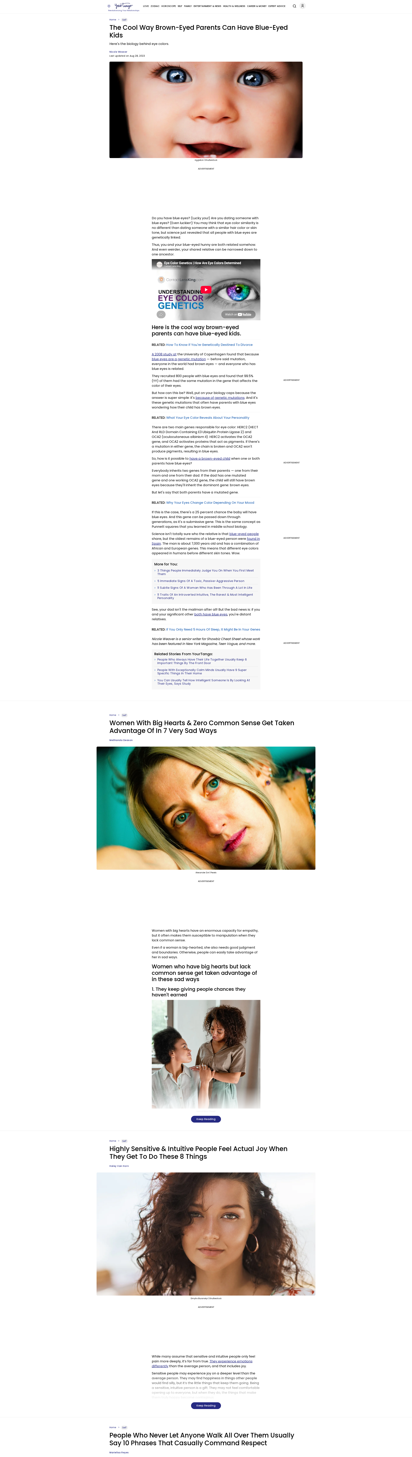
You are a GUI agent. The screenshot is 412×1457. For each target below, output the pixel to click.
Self (180, 6)
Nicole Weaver (118, 51)
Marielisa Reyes (119, 1452)
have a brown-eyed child (209, 458)
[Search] (293, 5)
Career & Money (257, 6)
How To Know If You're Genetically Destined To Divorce (209, 344)
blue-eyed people (244, 534)
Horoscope (168, 6)
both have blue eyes (210, 614)
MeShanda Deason (121, 740)
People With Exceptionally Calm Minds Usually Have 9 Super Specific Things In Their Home (202, 671)
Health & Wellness (234, 6)
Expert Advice (276, 6)
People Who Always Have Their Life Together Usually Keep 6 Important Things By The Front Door (202, 661)
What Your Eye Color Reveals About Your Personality (207, 417)
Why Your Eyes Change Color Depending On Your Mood (210, 502)
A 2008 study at (164, 354)
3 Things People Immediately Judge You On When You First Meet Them (205, 572)
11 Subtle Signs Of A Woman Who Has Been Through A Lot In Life (204, 588)
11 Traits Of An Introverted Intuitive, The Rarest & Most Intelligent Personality (205, 596)
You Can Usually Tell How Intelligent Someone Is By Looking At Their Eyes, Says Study (203, 682)
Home (112, 19)
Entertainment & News (207, 6)
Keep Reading (206, 1119)
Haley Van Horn (119, 1166)
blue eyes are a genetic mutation (179, 359)
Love (146, 6)
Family (188, 6)
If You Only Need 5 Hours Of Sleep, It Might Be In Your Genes (213, 629)
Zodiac (155, 6)
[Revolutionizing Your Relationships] (124, 6)
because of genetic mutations (220, 397)
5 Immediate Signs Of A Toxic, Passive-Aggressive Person (200, 581)
